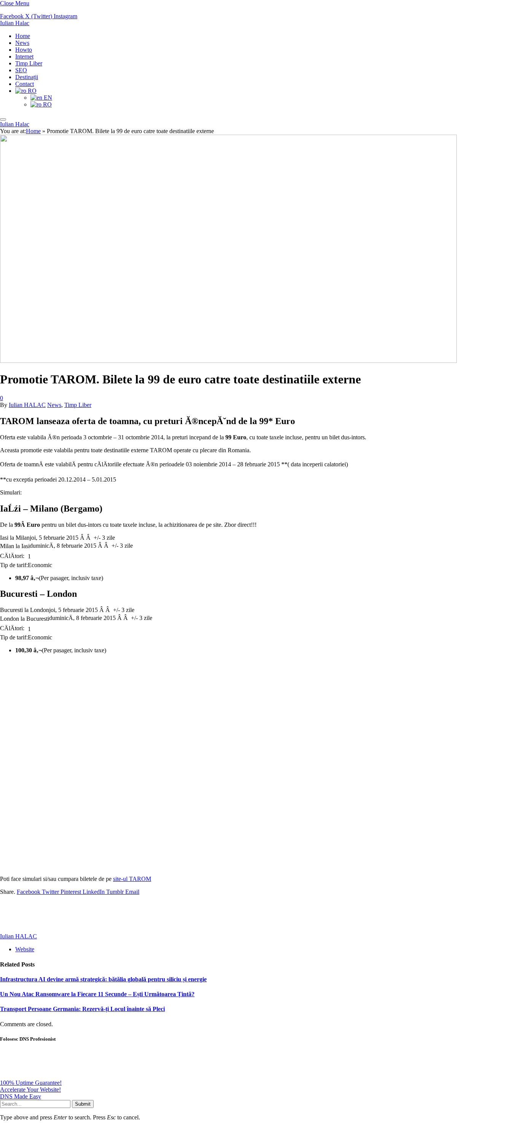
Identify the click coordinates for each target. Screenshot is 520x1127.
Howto (23, 49)
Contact (24, 84)
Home (22, 36)
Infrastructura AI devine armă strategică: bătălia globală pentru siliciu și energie (103, 979)
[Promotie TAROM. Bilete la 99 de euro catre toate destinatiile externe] (228, 491)
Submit (83, 1104)
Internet (24, 56)
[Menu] (3, 119)
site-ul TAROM (132, 879)
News (22, 43)
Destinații (26, 77)
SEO (21, 70)
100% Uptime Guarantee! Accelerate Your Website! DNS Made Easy (31, 1089)
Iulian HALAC (27, 405)
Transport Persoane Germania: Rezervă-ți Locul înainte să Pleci (82, 1009)
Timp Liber (28, 63)
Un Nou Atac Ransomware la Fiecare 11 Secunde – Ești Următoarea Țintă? (97, 994)
